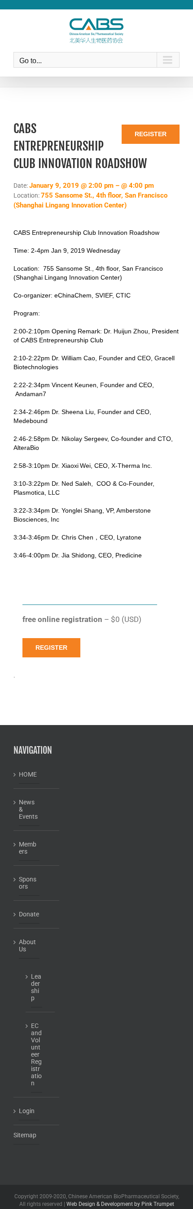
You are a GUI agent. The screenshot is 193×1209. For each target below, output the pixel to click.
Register (151, 134)
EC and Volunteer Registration (36, 1054)
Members (27, 848)
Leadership (36, 987)
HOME (28, 774)
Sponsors (27, 883)
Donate (29, 914)
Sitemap (24, 1135)
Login (27, 1110)
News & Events (28, 809)
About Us (27, 945)
